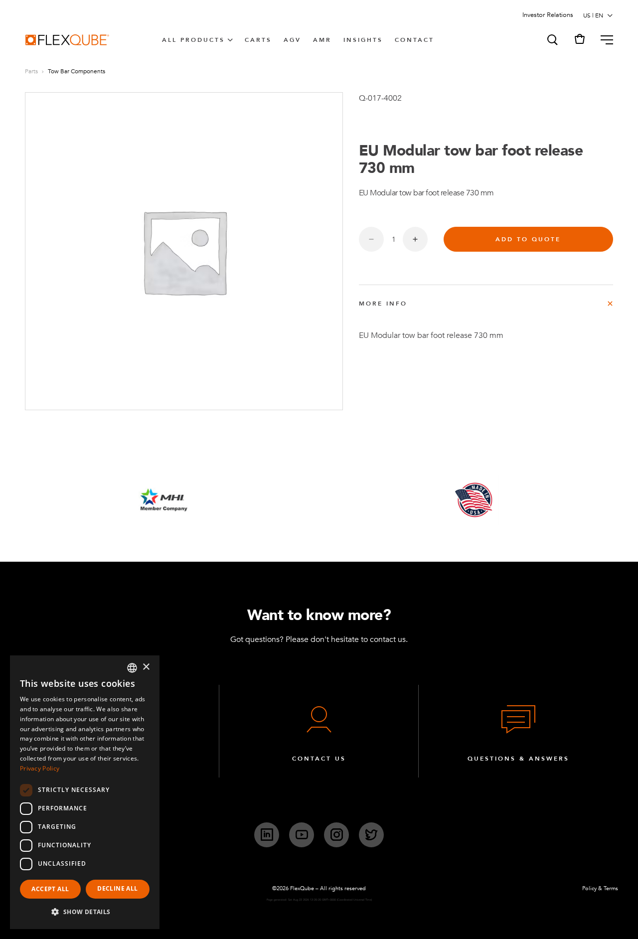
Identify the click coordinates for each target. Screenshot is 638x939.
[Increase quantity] (415, 239)
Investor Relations (547, 14)
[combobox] (132, 668)
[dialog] (85, 792)
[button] (552, 40)
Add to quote (528, 239)
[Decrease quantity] (371, 239)
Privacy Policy (39, 768)
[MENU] (603, 39)
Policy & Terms (600, 888)
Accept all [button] (50, 889)
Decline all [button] (117, 888)
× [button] (146, 667)
